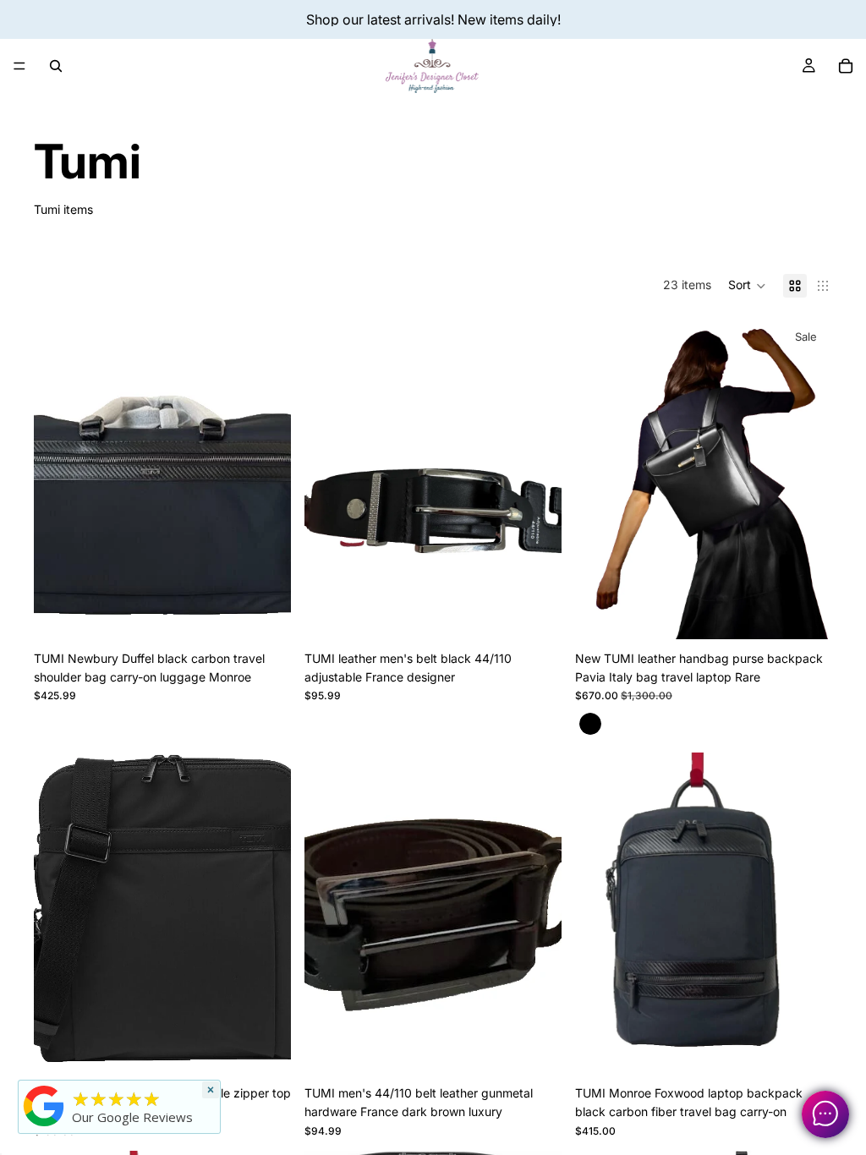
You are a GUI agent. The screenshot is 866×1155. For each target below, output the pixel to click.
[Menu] (19, 66)
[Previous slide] (59, 478)
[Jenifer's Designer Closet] (44, 1106)
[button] (747, 285)
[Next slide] (265, 478)
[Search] (55, 66)
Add (279, 612)
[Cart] (845, 66)
